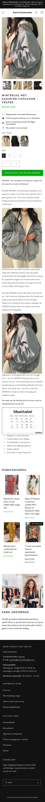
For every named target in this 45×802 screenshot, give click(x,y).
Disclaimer (7, 745)
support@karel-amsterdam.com (22, 660)
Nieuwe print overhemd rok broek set (10, 549)
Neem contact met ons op (13, 701)
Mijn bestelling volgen (12, 696)
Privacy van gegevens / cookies (15, 739)
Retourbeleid (8, 728)
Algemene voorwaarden (12, 734)
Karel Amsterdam (18, 797)
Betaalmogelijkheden (11, 707)
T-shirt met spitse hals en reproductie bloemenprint (33, 550)
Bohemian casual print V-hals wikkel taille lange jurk (12, 503)
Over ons (6, 690)
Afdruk (5, 751)
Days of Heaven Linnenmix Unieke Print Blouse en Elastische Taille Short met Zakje (32, 506)
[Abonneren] (37, 783)
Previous (4, 85)
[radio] (6, 141)
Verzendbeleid (9, 722)
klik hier (22, 657)
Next (41, 85)
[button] (3, 12)
